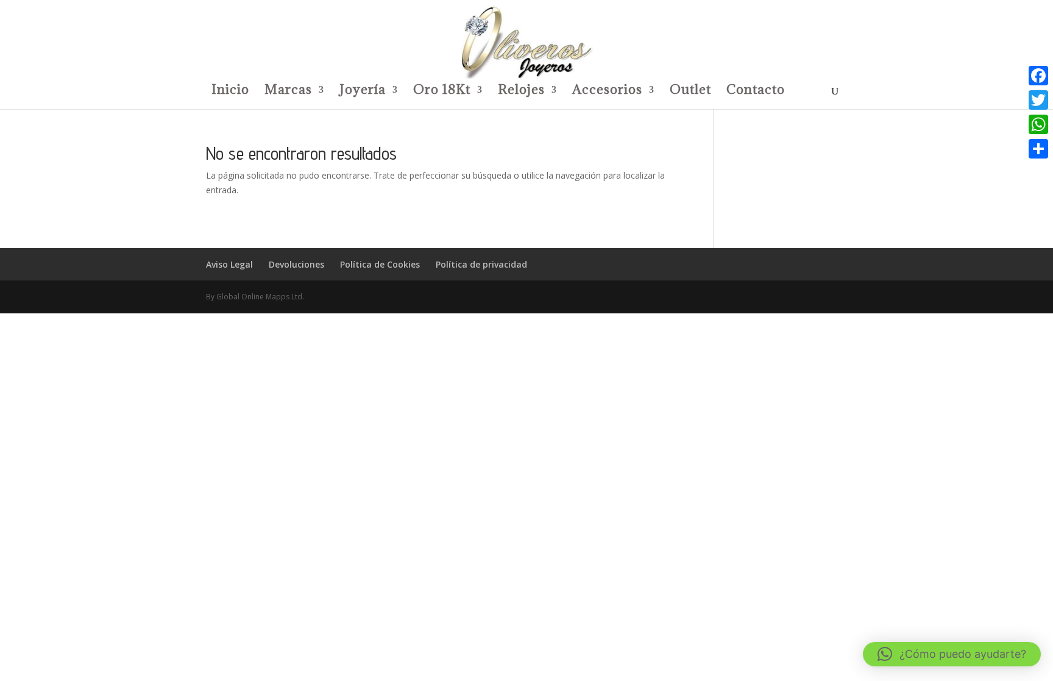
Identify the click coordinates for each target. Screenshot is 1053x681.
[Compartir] (1038, 149)
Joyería (362, 91)
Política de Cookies (380, 264)
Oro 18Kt (441, 91)
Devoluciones (296, 264)
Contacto (755, 91)
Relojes (521, 91)
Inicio (230, 91)
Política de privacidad (481, 264)
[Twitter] (1038, 100)
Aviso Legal (229, 264)
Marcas (288, 91)
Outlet (690, 91)
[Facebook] (1038, 75)
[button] (952, 654)
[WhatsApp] (1038, 124)
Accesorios (607, 91)
